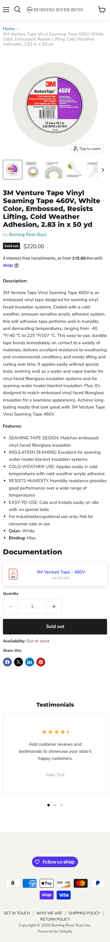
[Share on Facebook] (7, 662)
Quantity (10, 594)
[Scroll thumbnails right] (101, 170)
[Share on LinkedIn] (29, 662)
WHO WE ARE (49, 913)
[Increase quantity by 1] (54, 606)
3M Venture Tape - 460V (60, 572)
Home (9, 28)
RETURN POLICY (55, 919)
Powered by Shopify (55, 931)
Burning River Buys (28, 234)
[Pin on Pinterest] (40, 662)
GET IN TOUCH (17, 913)
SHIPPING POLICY (84, 913)
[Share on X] (18, 662)
